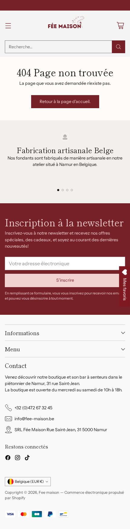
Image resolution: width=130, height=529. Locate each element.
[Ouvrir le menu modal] (8, 25)
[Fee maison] (65, 25)
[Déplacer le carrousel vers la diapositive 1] (58, 190)
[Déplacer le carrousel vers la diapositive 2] (63, 190)
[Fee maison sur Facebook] (7, 458)
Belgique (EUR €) (29, 481)
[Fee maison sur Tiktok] (27, 458)
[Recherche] (118, 46)
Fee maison (49, 492)
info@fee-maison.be (34, 418)
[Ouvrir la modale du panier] (120, 25)
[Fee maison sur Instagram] (17, 458)
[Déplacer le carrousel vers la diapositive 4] (72, 190)
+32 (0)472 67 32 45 (33, 407)
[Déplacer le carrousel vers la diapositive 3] (67, 190)
